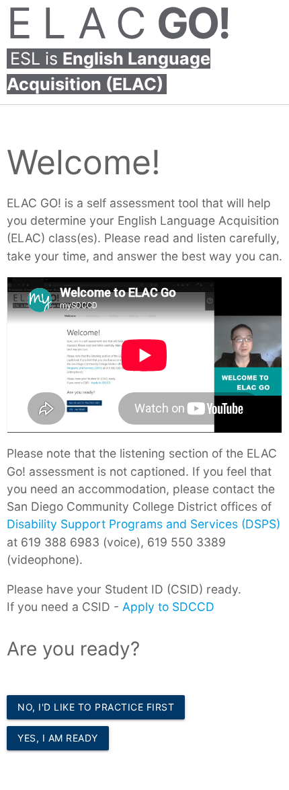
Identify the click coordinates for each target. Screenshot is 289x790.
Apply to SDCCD (168, 607)
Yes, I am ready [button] (57, 738)
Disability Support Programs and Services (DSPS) (143, 524)
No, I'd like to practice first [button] (95, 707)
